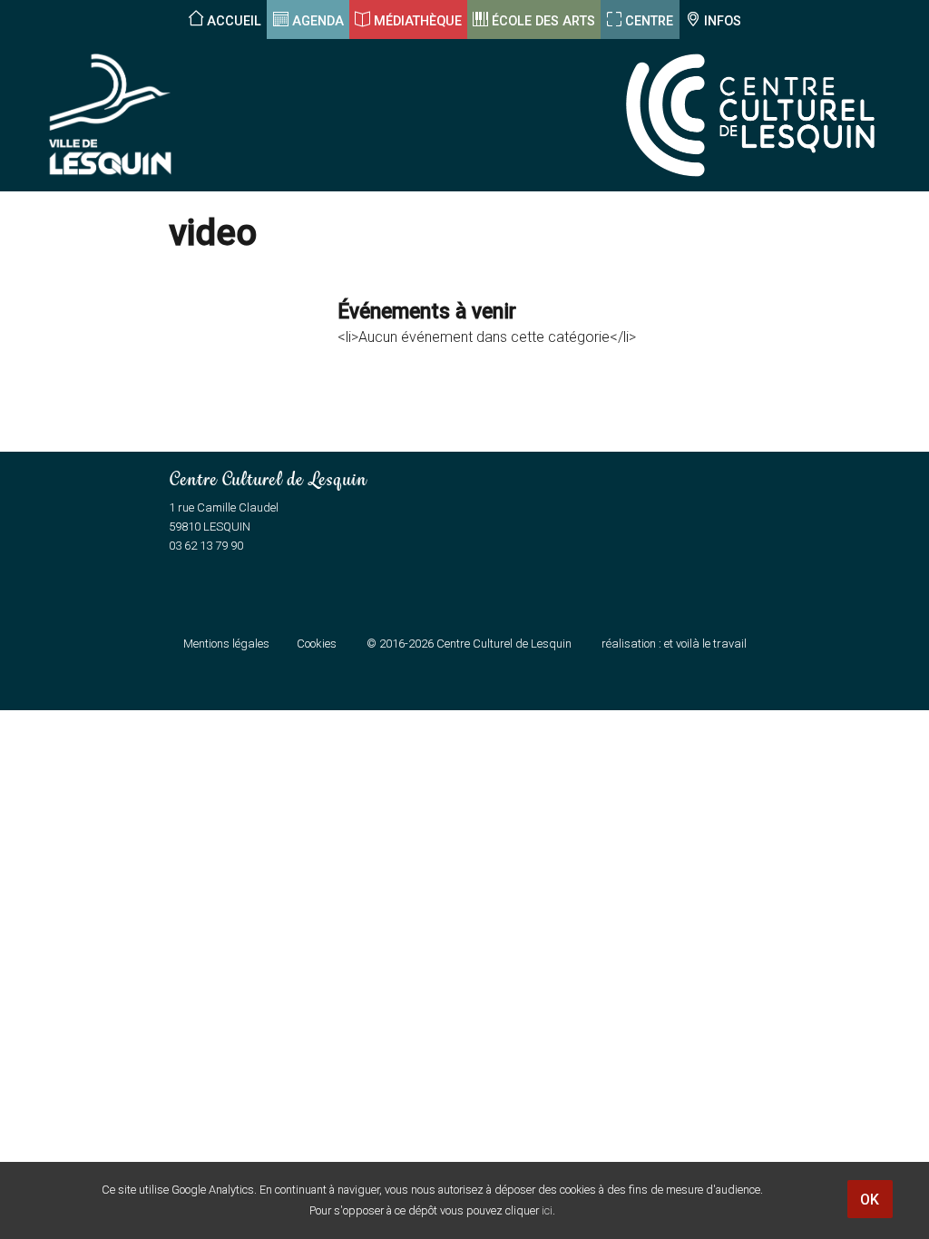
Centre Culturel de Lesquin (504, 643)
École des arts (543, 21)
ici (547, 1210)
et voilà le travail (705, 643)
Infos (722, 21)
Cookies (317, 643)
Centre (649, 21)
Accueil (234, 21)
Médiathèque (418, 21)
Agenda (318, 21)
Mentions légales (226, 643)
